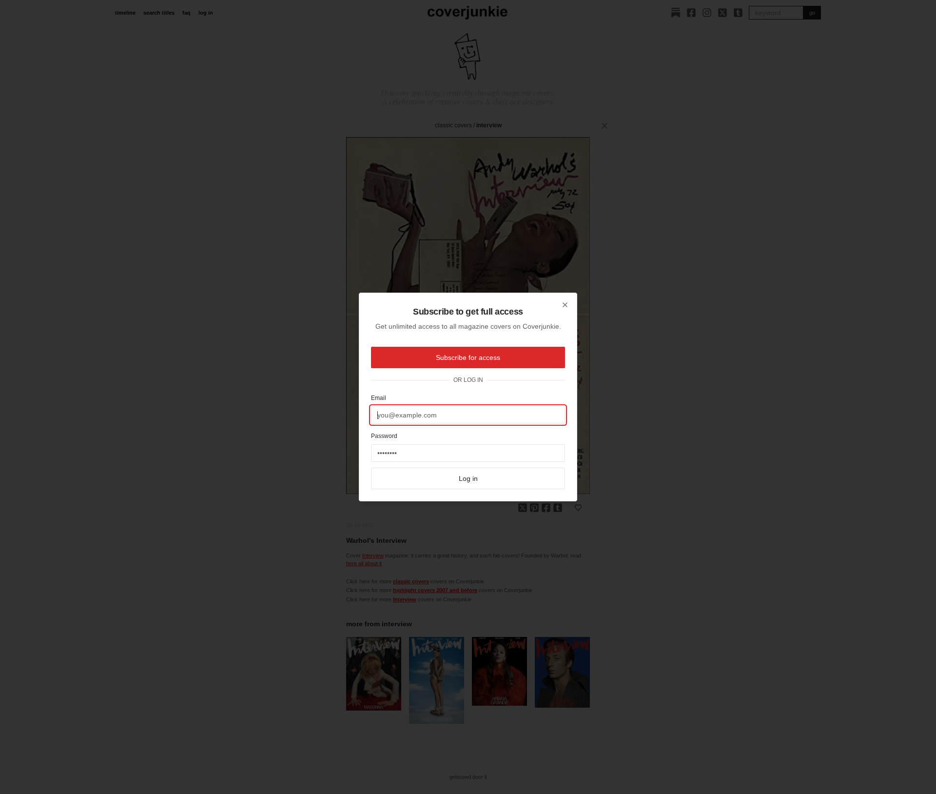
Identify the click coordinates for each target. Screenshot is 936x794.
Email (378, 398)
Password (384, 436)
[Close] (565, 305)
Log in (468, 478)
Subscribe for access (468, 357)
